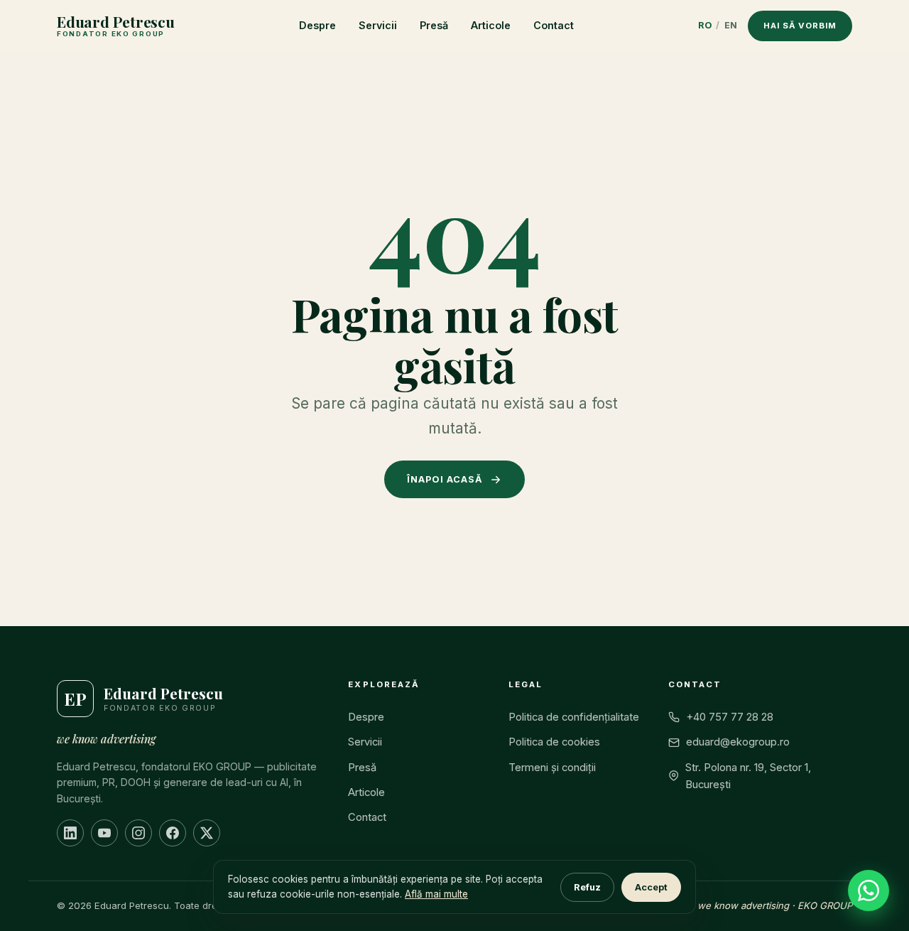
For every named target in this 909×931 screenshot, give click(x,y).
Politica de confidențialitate (573, 717)
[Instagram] (138, 832)
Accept (651, 887)
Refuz (587, 887)
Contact (553, 25)
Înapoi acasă (445, 479)
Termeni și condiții (552, 767)
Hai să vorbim (800, 26)
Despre (317, 25)
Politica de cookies (554, 742)
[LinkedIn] (70, 832)
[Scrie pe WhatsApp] (868, 890)
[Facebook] (172, 832)
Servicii (378, 25)
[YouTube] (104, 832)
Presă (434, 25)
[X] (206, 832)
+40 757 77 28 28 (729, 717)
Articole (491, 25)
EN (731, 25)
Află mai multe (436, 894)
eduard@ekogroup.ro (738, 742)
